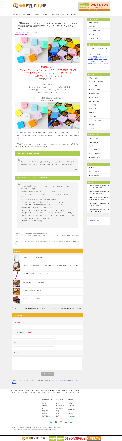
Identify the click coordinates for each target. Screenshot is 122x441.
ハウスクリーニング (96, 48)
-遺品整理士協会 (71, 416)
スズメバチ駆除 (95, 93)
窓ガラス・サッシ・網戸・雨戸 (99, 61)
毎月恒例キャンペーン (21, 34)
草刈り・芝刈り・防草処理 (96, 81)
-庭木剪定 (57, 415)
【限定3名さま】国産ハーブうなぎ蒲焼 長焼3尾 (33, 282)
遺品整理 (91, 34)
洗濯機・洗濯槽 (92, 63)
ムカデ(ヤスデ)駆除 (94, 101)
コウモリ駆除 (92, 116)
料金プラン (65, 14)
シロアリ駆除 (92, 105)
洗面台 (96, 59)
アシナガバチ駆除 (95, 89)
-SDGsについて (71, 413)
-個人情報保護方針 (71, 405)
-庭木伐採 (57, 413)
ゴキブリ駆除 (92, 108)
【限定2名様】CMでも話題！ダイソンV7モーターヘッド (35, 274)
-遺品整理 (57, 403)
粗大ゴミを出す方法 (94, 171)
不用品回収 (92, 26)
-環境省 (69, 411)
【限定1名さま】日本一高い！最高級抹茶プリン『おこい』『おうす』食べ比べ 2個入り (31, 308)
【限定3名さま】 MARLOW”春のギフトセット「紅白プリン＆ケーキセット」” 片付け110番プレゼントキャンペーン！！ (50, 265)
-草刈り (57, 416)
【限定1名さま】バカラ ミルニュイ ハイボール (32, 257)
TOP (40, 390)
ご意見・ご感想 (55, 14)
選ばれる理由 (26, 14)
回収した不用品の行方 (95, 153)
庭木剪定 (91, 128)
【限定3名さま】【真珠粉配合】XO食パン (31, 290)
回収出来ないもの (95, 157)
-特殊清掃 (57, 410)
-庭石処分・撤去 (59, 406)
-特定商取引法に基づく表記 (73, 406)
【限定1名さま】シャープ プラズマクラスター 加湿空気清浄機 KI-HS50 (66, 308)
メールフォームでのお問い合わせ (95, 9)
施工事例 (45, 14)
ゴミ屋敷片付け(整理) (94, 30)
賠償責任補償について (46, 415)
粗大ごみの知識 (95, 175)
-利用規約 (70, 403)
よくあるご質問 (93, 149)
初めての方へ (16, 14)
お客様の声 (36, 14)
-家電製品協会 (71, 414)
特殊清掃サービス (93, 38)
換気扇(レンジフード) (98, 57)
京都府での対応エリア (95, 138)
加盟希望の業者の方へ (94, 220)
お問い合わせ (74, 14)
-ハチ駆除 (57, 411)
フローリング (91, 54)
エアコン (99, 54)
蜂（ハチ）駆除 (93, 85)
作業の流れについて (94, 142)
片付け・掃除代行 (93, 22)
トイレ (100, 59)
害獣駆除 (91, 112)
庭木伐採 (91, 124)
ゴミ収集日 (92, 167)
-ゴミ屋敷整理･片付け (60, 405)
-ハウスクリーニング (59, 408)
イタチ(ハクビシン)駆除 (95, 120)
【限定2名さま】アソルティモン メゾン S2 (32, 298)
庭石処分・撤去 (93, 78)
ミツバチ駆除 (94, 97)
